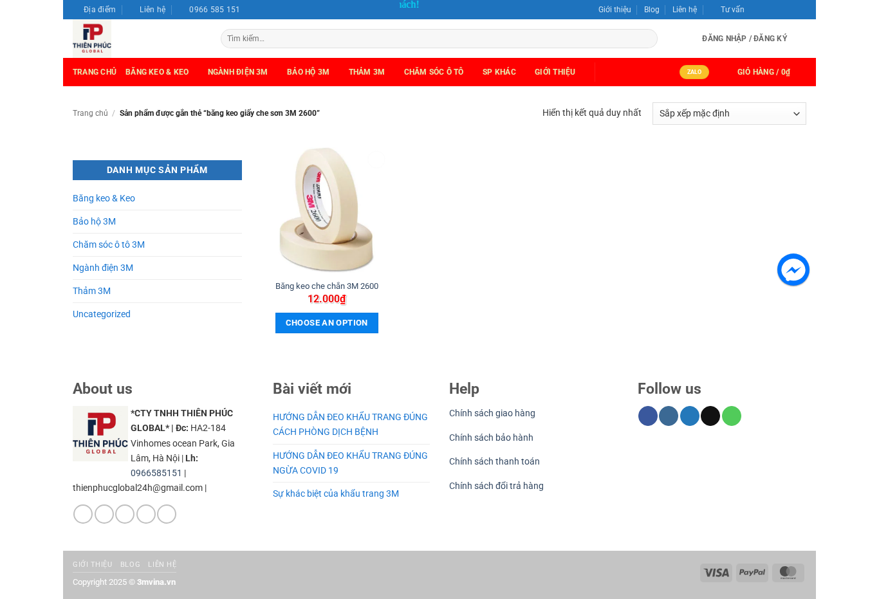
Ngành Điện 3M (238, 72)
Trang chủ (94, 72)
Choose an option (327, 322)
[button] (727, 10)
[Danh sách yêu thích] (801, 38)
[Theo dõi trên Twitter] (778, 6)
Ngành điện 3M (103, 268)
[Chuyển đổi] (234, 199)
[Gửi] (646, 39)
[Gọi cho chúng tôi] (800, 6)
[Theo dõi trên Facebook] (756, 6)
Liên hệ (684, 9)
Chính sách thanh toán (494, 461)
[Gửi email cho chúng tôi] (789, 6)
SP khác (499, 72)
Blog (652, 9)
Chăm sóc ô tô (434, 72)
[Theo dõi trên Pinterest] (166, 514)
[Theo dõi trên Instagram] (767, 6)
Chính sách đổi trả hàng (496, 486)
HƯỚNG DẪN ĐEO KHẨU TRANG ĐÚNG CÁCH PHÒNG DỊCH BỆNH (350, 425)
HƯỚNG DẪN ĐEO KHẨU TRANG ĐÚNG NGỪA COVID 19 (350, 463)
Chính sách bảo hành (491, 437)
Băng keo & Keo (157, 72)
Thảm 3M (367, 72)
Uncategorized (102, 314)
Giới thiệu (614, 9)
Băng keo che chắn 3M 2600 (326, 286)
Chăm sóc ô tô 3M (109, 244)
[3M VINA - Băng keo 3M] (137, 38)
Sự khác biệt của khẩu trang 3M (336, 493)
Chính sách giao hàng (492, 413)
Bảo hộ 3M (308, 72)
